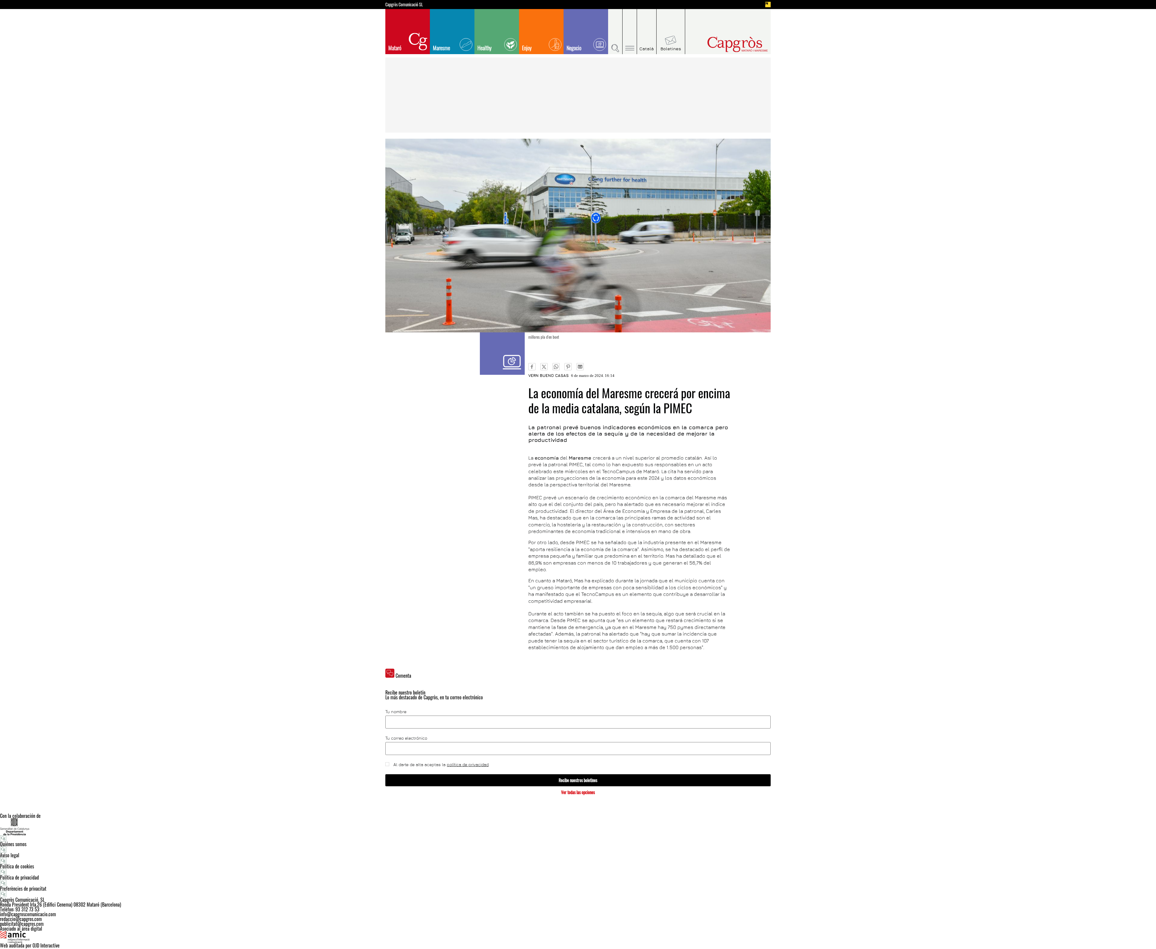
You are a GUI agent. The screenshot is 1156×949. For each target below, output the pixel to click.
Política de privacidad (19, 877)
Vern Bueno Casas (548, 375)
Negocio (574, 48)
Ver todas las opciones (578, 792)
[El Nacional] (768, 4)
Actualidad (502, 353)
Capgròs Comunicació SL (404, 4)
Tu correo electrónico (406, 738)
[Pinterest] (568, 366)
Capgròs (725, 44)
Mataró (394, 48)
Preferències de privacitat (23, 888)
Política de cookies (17, 866)
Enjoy (527, 48)
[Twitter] (544, 366)
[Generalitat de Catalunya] (578, 826)
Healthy (484, 48)
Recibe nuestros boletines (578, 780)
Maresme (441, 48)
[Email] (580, 366)
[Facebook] (532, 366)
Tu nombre (395, 711)
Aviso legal (9, 855)
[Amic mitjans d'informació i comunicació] (578, 937)
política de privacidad (468, 764)
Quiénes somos (13, 844)
